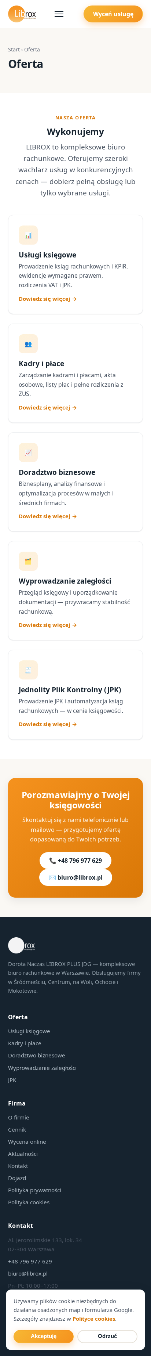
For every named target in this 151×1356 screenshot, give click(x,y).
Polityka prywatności (34, 1190)
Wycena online (27, 1141)
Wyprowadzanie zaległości (42, 1067)
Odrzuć (107, 1336)
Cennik (17, 1129)
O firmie (18, 1117)
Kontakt (18, 1165)
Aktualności (23, 1153)
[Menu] (60, 14)
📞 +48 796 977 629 (75, 860)
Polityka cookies (28, 1202)
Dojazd (17, 1178)
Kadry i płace (24, 1043)
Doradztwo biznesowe (36, 1055)
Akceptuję (43, 1336)
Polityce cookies (94, 1318)
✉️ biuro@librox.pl (76, 877)
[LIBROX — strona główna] (22, 14)
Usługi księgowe (29, 1031)
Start (14, 49)
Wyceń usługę (113, 14)
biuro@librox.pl (28, 1273)
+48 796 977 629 (30, 1261)
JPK (12, 1079)
